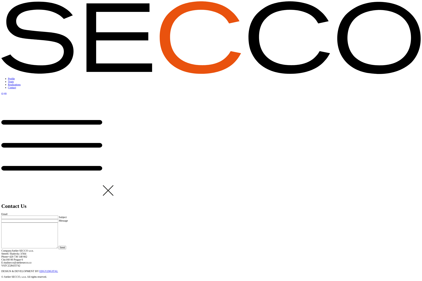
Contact (12, 87)
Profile (11, 78)
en (5, 93)
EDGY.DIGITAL (48, 271)
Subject (63, 217)
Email (4, 214)
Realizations (14, 84)
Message (63, 220)
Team (11, 81)
